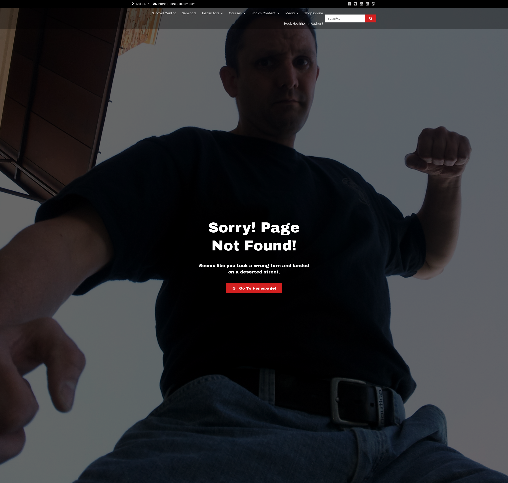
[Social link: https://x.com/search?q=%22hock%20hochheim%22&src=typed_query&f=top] (355, 4)
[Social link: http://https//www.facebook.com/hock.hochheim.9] (349, 4)
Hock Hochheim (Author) (303, 23)
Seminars (189, 13)
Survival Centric (164, 13)
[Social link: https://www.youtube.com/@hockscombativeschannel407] (361, 4)
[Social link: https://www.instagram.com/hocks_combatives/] (373, 4)
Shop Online (313, 13)
